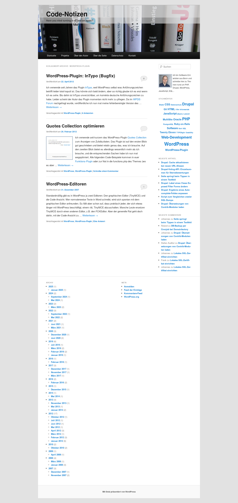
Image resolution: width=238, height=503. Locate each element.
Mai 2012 (55, 427)
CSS (167, 104)
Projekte (65, 55)
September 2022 (59, 313)
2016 (51, 379)
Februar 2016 (57, 382)
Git (165, 109)
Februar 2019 (57, 351)
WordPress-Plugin (72, 113)
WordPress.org (131, 296)
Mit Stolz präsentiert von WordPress (119, 491)
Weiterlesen (54, 107)
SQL (184, 128)
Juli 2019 (55, 344)
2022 (51, 310)
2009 (51, 451)
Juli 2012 (55, 420)
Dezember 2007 (58, 471)
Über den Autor (81, 55)
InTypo (88, 87)
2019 (51, 341)
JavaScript (170, 113)
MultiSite (168, 119)
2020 (51, 331)
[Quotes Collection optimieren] (59, 148)
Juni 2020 (56, 337)
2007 (51, 468)
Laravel (186, 114)
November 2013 (58, 403)
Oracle (177, 119)
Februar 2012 (57, 437)
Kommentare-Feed (133, 293)
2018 (51, 358)
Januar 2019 (57, 355)
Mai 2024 (55, 300)
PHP (186, 118)
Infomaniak (184, 109)
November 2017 (58, 372)
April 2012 (56, 430)
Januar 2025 (57, 289)
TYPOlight (180, 132)
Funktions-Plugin (84, 161)
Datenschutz (117, 55)
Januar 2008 (57, 464)
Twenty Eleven (168, 132)
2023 (51, 303)
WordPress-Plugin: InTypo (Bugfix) (80, 76)
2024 (51, 293)
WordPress (69, 171)
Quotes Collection (137, 137)
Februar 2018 (57, 361)
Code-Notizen (66, 13)
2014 (51, 392)
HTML (171, 109)
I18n (177, 109)
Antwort (99, 221)
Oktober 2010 (57, 447)
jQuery (180, 114)
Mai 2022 (55, 317)
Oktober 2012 (57, 416)
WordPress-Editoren (66, 184)
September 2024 (59, 296)
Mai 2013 (55, 406)
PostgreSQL (168, 124)
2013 (51, 399)
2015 (51, 386)
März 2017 (56, 375)
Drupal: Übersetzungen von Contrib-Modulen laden (175, 236)
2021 (51, 320)
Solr (180, 128)
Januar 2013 (57, 409)
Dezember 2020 (58, 334)
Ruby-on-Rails (182, 124)
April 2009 (56, 454)
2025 (51, 286)
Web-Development (176, 137)
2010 (51, 444)
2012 (51, 413)
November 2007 (58, 475)
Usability (189, 132)
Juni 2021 (56, 324)
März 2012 (56, 433)
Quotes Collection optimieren (75, 126)
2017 (51, 365)
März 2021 (56, 327)
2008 (51, 457)
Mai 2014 (55, 396)
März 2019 (56, 348)
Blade (161, 104)
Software (172, 128)
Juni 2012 (56, 423)
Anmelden (129, 286)
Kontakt (132, 55)
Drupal (188, 104)
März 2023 (56, 307)
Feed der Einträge (133, 289)
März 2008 (56, 461)
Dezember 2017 (58, 368)
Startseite (51, 55)
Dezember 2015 (58, 389)
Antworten (87, 113)
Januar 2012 (57, 440)
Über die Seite (100, 55)
